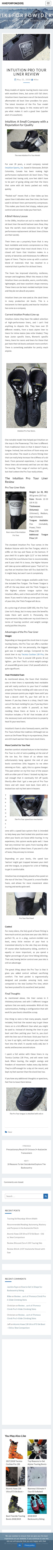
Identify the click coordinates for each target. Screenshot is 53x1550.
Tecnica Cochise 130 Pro (32, 654)
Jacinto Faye (12, 1287)
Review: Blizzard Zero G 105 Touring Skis (24, 1243)
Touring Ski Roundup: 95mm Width (22, 1218)
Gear (10, 1132)
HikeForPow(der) (13, 3)
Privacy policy (29, 1545)
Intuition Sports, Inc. (14, 167)
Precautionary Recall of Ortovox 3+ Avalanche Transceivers (26, 1149)
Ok (20, 1545)
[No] (49, 1541)
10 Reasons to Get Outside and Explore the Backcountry (26, 1164)
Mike (36, 79)
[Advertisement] (15, 1381)
